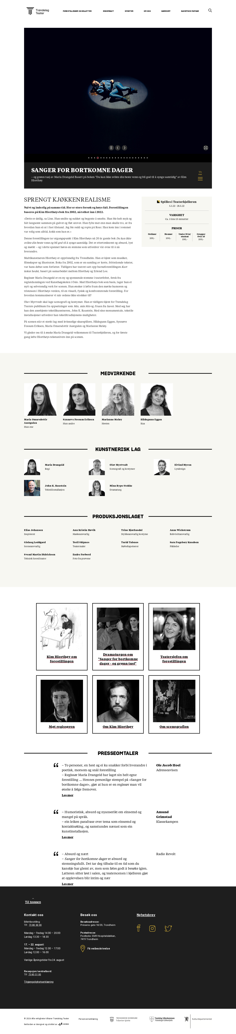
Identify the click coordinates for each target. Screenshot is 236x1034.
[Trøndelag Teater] (37, 7)
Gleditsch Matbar (190, 11)
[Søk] (210, 11)
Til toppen (33, 902)
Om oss (147, 11)
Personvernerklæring (88, 1019)
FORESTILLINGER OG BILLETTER (77, 11)
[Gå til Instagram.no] (152, 930)
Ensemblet (108, 11)
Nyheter (129, 11)
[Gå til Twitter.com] (168, 930)
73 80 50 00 (35, 925)
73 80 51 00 (34, 974)
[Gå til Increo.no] (63, 1024)
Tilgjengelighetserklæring (38, 981)
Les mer (67, 795)
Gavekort (166, 11)
